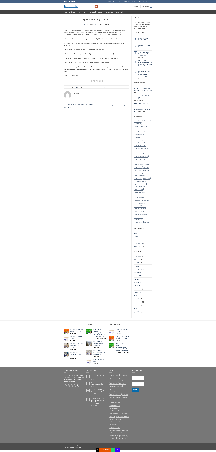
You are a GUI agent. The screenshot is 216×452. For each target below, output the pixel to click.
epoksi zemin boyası (101, 87)
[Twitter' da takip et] (149, 1)
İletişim (118, 1)
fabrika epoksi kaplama (140, 181)
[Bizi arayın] (74, 385)
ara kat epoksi (124, 375)
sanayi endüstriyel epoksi (122, 416)
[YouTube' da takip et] (77, 385)
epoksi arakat (113, 380)
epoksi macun (122, 383)
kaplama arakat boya (115, 405)
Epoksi (136, 236)
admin (84, 24)
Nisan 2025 (137, 256)
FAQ (144, 1)
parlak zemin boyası (114, 413)
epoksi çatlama (138, 178)
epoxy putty (125, 394)
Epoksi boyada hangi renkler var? (142, 110)
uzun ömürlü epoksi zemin (141, 216)
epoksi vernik (146, 170)
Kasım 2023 (137, 292)
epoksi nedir (146, 167)
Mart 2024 (137, 279)
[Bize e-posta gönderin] (151, 1)
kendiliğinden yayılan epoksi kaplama (119, 411)
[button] (136, 6)
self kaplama (119, 419)
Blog (113, 1)
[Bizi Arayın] (117, 450)
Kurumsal (108, 1)
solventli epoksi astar (115, 424)
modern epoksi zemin (140, 205)
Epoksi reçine (138, 170)
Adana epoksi (147, 120)
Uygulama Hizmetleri (89, 12)
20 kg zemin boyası (114, 375)
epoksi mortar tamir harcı (116, 386)
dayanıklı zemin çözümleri (141, 140)
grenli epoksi (124, 397)
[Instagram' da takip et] (148, 1)
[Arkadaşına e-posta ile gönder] (96, 81)
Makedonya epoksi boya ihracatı (142, 200)
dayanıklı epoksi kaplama (141, 131)
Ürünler (73, 12)
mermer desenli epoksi (140, 203)
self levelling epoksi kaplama (116, 422)
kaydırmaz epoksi (139, 189)
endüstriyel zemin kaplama (141, 153)
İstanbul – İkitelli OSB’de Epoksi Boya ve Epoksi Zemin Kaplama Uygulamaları (145, 63)
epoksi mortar (138, 167)
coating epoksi (138, 129)
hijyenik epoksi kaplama (140, 184)
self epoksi (112, 419)
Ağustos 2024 (138, 269)
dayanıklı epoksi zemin (140, 134)
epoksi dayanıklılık (139, 164)
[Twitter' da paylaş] (93, 81)
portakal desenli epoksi (140, 208)
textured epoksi (113, 432)
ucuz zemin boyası (114, 435)
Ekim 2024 (137, 263)
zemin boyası (110, 87)
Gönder (135, 390)
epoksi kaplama (113, 383)
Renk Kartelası (110, 12)
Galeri (79, 12)
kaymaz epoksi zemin (140, 192)
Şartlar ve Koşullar (136, 1)
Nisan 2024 (137, 276)
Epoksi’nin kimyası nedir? (119, 105)
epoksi (88, 87)
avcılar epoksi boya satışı (141, 126)
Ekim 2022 (137, 308)
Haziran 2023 (138, 302)
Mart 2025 (137, 259)
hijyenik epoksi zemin (140, 186)
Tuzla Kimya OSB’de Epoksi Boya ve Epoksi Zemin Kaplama (144, 53)
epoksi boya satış (139, 162)
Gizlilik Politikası (126, 1)
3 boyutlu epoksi (139, 120)
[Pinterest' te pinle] (99, 81)
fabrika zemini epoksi (115, 397)
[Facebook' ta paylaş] (90, 81)
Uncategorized (138, 243)
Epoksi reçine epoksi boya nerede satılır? (141, 104)
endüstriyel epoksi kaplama (141, 148)
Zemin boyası (138, 246)
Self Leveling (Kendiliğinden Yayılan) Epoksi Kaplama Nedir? (143, 89)
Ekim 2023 (137, 295)
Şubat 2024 (137, 282)
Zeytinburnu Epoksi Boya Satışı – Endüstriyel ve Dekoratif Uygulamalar (145, 73)
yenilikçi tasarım (138, 222)
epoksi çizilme (146, 178)
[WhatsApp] (113, 450)
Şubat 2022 (137, 312)
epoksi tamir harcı (114, 389)
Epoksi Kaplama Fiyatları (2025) (143, 38)
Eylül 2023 (137, 299)
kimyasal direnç (138, 195)
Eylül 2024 (137, 266)
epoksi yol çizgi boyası (115, 391)
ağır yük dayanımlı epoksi (116, 378)
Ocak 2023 (137, 305)
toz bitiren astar (123, 432)
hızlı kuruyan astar (114, 400)
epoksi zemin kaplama (140, 175)
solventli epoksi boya (115, 427)
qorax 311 (112, 416)
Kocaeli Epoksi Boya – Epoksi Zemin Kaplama (145, 45)
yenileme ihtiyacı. (139, 219)
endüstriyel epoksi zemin (140, 151)
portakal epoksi (124, 413)
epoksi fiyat (147, 164)
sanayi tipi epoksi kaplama (141, 214)
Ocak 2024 (137, 285)
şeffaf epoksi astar (122, 438)
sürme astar (125, 430)
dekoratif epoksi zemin (140, 145)
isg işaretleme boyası (115, 402)
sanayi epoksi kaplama (140, 211)
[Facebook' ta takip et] (146, 1)
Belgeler (100, 12)
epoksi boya (93, 87)
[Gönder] (96, 6)
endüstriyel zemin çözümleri (141, 156)
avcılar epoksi (138, 123)
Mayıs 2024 (137, 272)
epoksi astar (121, 380)
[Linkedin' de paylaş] (102, 81)
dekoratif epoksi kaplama (141, 142)
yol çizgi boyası (123, 435)
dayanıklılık (137, 137)
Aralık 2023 (137, 289)
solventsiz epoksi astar (115, 430)
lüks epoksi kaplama (139, 197)
